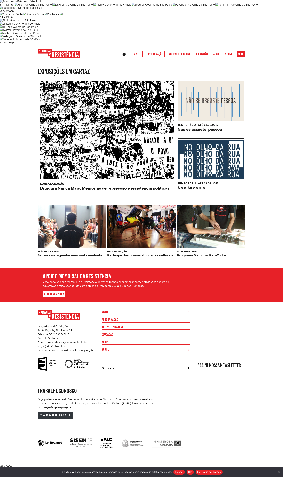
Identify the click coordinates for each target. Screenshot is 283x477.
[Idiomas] (128, 54)
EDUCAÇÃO (202, 54)
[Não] (279, 472)
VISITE (137, 54)
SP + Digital (7, 4)
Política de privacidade (209, 472)
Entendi (179, 472)
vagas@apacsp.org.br (57, 407)
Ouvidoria (6, 465)
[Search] (188, 368)
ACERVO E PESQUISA (179, 54)
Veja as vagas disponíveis (55, 415)
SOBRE (228, 54)
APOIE (216, 54)
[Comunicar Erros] (61, 14)
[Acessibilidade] (124, 54)
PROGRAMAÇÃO (155, 54)
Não (190, 472)
